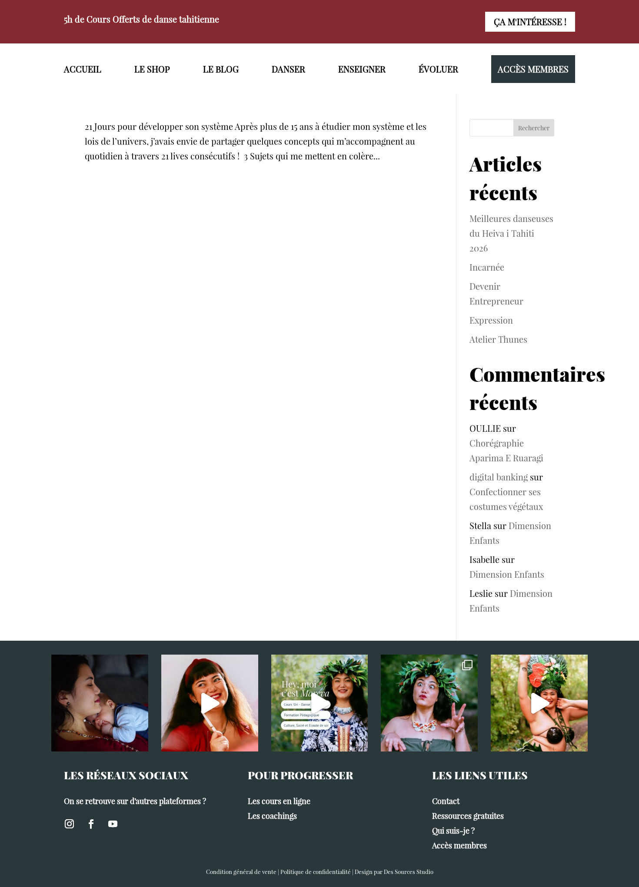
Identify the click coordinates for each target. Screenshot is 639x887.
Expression (491, 320)
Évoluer (438, 69)
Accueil (82, 69)
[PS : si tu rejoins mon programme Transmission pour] (209, 703)
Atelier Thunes (498, 339)
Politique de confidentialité (315, 871)
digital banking (498, 477)
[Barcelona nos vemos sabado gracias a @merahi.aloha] (539, 703)
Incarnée (486, 267)
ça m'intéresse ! (530, 21)
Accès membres (533, 69)
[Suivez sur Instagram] (69, 824)
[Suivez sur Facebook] (91, 824)
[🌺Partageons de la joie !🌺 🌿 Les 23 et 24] (429, 703)
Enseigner (362, 69)
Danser (288, 69)
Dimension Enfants (506, 574)
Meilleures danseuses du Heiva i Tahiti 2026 (511, 233)
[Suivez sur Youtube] (112, 824)
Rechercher (533, 128)
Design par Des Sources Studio (394, 871)
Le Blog (221, 69)
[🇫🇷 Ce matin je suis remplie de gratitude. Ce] (99, 703)
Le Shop (152, 69)
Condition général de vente (241, 871)
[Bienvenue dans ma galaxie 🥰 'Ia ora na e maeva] (319, 703)
